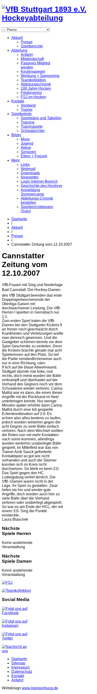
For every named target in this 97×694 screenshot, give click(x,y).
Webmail (28, 169)
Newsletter (30, 177)
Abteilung (19, 50)
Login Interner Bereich (39, 181)
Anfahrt (27, 55)
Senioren (28, 152)
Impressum (20, 667)
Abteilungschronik (36, 84)
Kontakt (17, 101)
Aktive (26, 148)
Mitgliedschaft (32, 59)
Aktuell (17, 38)
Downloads (30, 173)
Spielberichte (32, 46)
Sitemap (18, 663)
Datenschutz (21, 672)
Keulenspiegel (33, 72)
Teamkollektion (33, 80)
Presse (26, 42)
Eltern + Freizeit (34, 156)
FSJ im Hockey (33, 97)
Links (25, 165)
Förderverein (31, 93)
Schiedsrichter (33, 131)
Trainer (26, 110)
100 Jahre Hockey (36, 88)
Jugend (27, 143)
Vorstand (28, 105)
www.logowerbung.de (40, 688)
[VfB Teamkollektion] (16, 591)
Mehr (15, 160)
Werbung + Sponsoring (40, 76)
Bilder (16, 135)
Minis (25, 139)
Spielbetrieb (21, 114)
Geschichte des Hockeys (41, 186)
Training (27, 122)
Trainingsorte (32, 126)
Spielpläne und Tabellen (41, 118)
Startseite (19, 219)
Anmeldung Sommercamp (32, 192)
